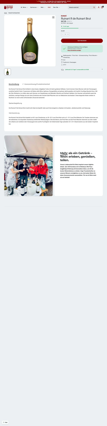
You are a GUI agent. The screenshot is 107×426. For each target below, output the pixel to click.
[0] (101, 7)
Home (5, 13)
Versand (71, 23)
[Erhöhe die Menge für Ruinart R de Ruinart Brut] (68, 34)
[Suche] (94, 7)
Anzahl (63, 30)
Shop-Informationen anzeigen (74, 50)
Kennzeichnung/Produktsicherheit (37, 84)
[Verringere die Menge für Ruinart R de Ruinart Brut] (62, 34)
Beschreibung (14, 84)
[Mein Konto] (98, 7)
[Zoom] (53, 17)
